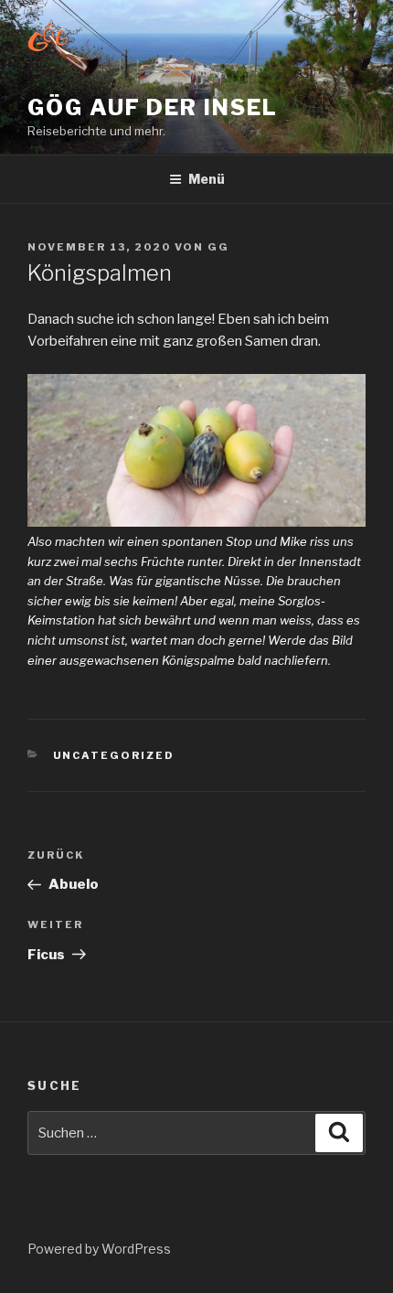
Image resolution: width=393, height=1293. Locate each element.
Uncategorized (114, 755)
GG (218, 246)
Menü (206, 179)
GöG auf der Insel (152, 107)
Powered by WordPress (99, 1248)
